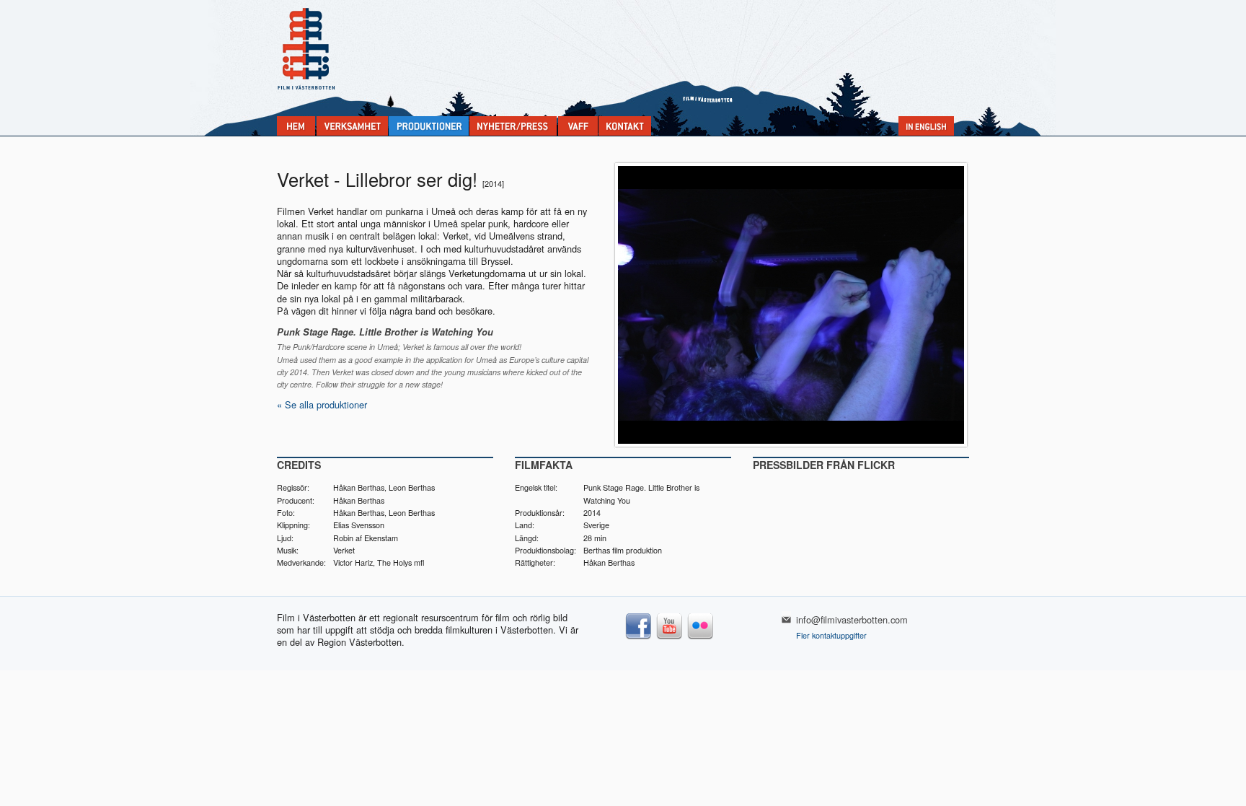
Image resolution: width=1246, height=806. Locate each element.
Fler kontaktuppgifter (831, 635)
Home (296, 126)
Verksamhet (352, 126)
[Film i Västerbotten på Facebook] (638, 638)
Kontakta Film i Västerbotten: (624, 126)
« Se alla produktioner (322, 404)
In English (926, 126)
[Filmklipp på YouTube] (669, 638)
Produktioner (429, 126)
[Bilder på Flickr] (700, 638)
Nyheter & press (513, 126)
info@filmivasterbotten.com (852, 619)
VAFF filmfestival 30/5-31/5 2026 (578, 126)
